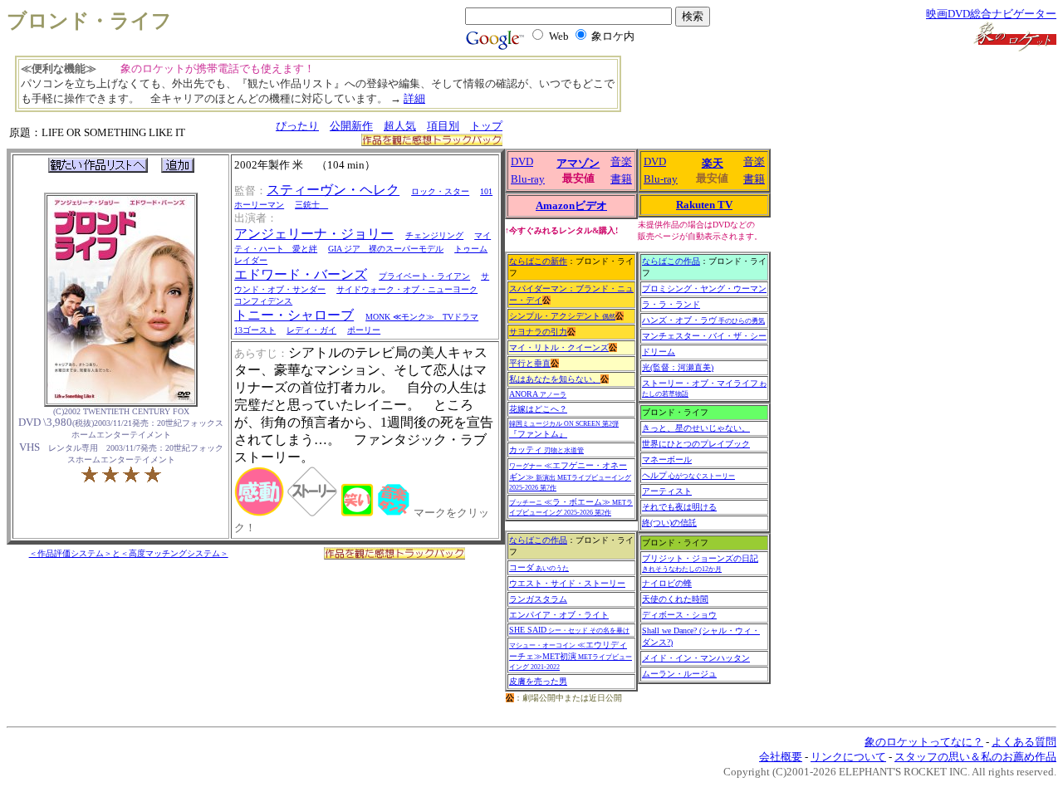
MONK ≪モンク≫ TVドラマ (421, 316)
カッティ (546, 449)
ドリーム (658, 351)
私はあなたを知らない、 (554, 379)
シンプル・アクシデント (562, 315)
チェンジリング (434, 235)
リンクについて (848, 756)
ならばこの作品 (538, 540)
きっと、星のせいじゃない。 (696, 428)
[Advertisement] (726, 91)
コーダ (539, 567)
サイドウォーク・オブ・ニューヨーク (407, 289)
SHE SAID (569, 629)
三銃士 (311, 204)
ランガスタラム (538, 599)
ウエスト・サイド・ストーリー (567, 583)
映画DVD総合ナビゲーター (991, 13)
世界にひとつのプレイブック (696, 443)
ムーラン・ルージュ (679, 673)
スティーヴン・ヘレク (333, 190)
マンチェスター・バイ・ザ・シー (704, 335)
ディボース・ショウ (679, 614)
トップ (486, 126)
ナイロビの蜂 (667, 583)
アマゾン (578, 163)
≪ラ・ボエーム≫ (571, 506)
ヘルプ (688, 475)
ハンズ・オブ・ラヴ (703, 320)
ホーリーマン (259, 204)
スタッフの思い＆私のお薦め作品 (975, 756)
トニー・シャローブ (294, 315)
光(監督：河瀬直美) (677, 367)
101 (486, 191)
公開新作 (351, 126)
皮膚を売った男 (538, 681)
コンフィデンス (263, 301)
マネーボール (667, 459)
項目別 (443, 126)
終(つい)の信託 (669, 522)
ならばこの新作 (538, 261)
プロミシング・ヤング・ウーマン (704, 288)
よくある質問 (1024, 742)
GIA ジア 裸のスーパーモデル (385, 248)
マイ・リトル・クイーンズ (559, 347)
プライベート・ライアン (424, 276)
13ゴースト (255, 330)
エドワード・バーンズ (300, 274)
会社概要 (780, 756)
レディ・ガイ (311, 330)
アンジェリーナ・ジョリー (314, 234)
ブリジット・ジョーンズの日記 (700, 563)
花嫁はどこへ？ (538, 408)
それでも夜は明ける (679, 506)
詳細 (414, 98)
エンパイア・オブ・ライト (559, 614)
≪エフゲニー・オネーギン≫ (570, 476)
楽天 (712, 163)
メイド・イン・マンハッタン (696, 657)
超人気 (400, 126)
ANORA (537, 393)
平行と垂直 (530, 363)
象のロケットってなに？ (924, 742)
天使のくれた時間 (675, 599)
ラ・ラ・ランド (671, 304)
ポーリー (363, 330)
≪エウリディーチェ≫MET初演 (570, 655)
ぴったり (297, 126)
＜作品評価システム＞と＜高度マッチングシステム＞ (128, 553)
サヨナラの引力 (538, 331)
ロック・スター (440, 191)
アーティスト (667, 491)
